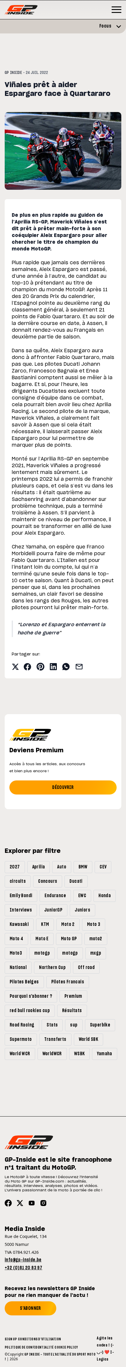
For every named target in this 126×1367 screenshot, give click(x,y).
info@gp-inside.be (23, 1260)
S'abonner (30, 1308)
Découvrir (63, 787)
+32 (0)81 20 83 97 (23, 1268)
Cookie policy (66, 1347)
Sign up (11, 1339)
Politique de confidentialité (29, 1347)
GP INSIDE (13, 73)
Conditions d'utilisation (39, 1339)
